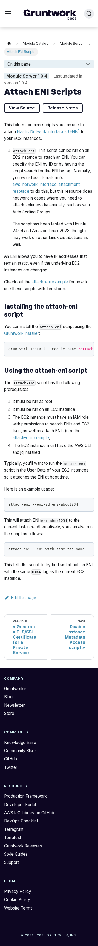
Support (11, 862)
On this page (19, 64)
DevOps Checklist (21, 820)
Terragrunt (13, 829)
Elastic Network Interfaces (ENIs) (48, 131)
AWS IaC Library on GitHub (29, 812)
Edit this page (23, 597)
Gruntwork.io (16, 688)
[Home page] (9, 44)
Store (9, 713)
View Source (22, 108)
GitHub (10, 758)
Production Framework (25, 796)
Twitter (10, 767)
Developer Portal (20, 804)
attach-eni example (50, 281)
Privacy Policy (17, 891)
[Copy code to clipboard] (87, 348)
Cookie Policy (17, 899)
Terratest (12, 837)
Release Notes (62, 108)
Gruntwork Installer (21, 333)
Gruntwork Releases (23, 846)
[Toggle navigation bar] (8, 14)
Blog (8, 696)
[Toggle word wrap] (78, 348)
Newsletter (14, 705)
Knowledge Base (20, 742)
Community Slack (20, 750)
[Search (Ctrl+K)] (89, 14)
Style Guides (16, 854)
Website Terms (18, 908)
